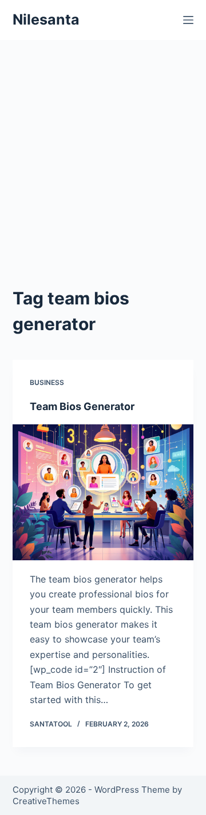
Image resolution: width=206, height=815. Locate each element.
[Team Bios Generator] (103, 492)
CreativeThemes (46, 801)
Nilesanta (46, 19)
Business (47, 382)
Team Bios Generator (82, 406)
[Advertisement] (103, 177)
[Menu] (188, 20)
